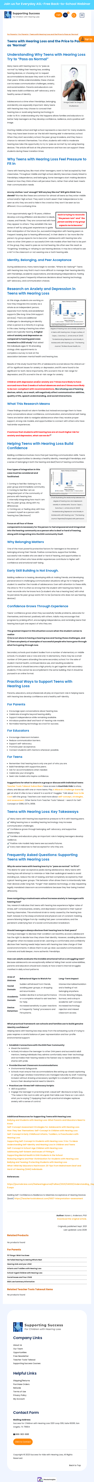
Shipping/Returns (21, 1380)
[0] (65, 15)
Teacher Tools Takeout (24, 1359)
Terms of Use (19, 1391)
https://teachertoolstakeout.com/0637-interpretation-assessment (48, 1198)
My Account (19, 1398)
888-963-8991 (22, 1434)
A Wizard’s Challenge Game (67, 789)
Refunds (17, 1388)
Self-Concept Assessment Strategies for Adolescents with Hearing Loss (43, 1127)
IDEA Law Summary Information (21, 1282)
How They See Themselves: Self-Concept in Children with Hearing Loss (42, 1130)
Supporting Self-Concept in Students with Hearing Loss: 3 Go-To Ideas (42, 1141)
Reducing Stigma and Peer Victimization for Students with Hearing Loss (43, 1158)
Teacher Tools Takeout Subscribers (25, 786)
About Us (17, 1345)
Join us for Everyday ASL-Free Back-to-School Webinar (47, 4)
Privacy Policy (19, 1395)
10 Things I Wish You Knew (18, 1255)
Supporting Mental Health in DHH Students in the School (35, 1155)
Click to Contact (23, 1441)
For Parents (23, 34)
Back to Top (75, 1465)
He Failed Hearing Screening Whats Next (24, 1260)
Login (58, 15)
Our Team (18, 1348)
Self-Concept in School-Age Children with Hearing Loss (35, 1148)
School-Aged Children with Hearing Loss (24, 1273)
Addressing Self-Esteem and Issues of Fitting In (30, 1151)
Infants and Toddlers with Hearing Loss (24, 1268)
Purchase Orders (21, 1384)
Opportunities (20, 1352)
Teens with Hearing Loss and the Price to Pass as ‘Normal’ (54, 34)
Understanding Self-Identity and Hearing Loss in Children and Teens (41, 1144)
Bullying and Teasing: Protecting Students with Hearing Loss (37, 1162)
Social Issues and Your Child (19, 1277)
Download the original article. (72, 1218)
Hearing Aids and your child (19, 1264)
